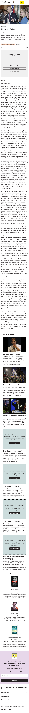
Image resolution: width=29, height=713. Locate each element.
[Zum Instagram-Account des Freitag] (7, 709)
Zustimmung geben (14, 442)
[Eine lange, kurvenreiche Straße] (14, 412)
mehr (25, 574)
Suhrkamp (18, 74)
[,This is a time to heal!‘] (14, 381)
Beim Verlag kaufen (14, 65)
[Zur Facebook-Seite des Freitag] (2, 709)
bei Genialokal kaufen (14, 71)
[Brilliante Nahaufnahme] (14, 351)
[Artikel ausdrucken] (27, 47)
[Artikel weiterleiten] (5, 47)
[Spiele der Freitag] (13, 2)
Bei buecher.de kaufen (14, 68)
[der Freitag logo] (6, 2)
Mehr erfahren (20, 671)
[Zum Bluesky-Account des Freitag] (5, 709)
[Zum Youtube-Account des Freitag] (10, 709)
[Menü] (26, 2)
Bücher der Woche (8, 574)
